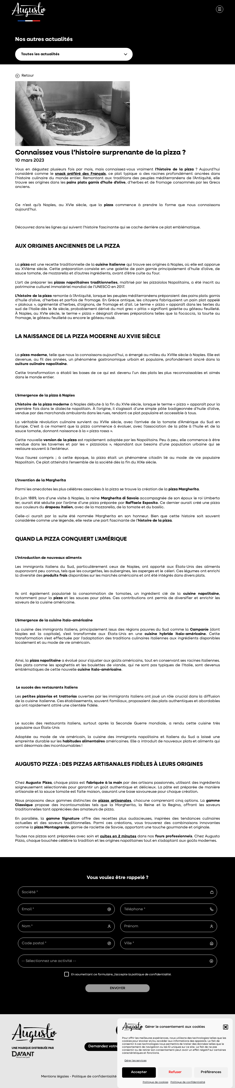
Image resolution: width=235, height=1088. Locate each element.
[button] (225, 1027)
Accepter (139, 1072)
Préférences (211, 1072)
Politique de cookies (155, 1082)
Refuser (175, 1072)
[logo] (29, 10)
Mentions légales (55, 1076)
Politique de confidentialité (188, 1082)
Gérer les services (135, 1060)
